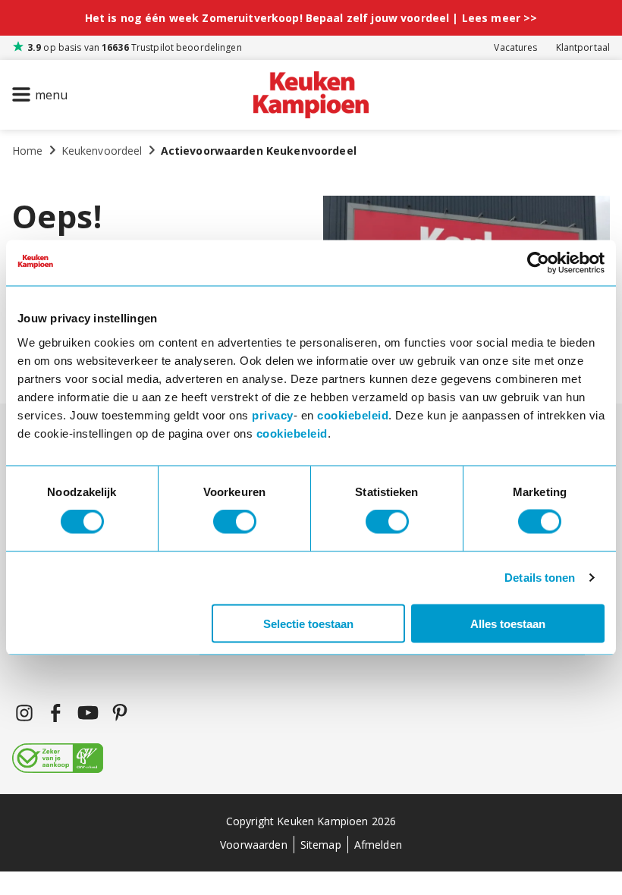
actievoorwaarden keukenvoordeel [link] (259, 150)
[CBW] (57, 759)
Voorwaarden (253, 844)
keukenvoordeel (102, 150)
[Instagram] (24, 713)
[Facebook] (56, 713)
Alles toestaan (507, 623)
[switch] (234, 522)
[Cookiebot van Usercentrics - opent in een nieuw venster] (538, 263)
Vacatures (515, 47)
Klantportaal (583, 47)
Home (27, 150)
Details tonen (539, 577)
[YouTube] (88, 713)
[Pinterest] (120, 713)
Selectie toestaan (308, 623)
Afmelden (378, 844)
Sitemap (320, 844)
